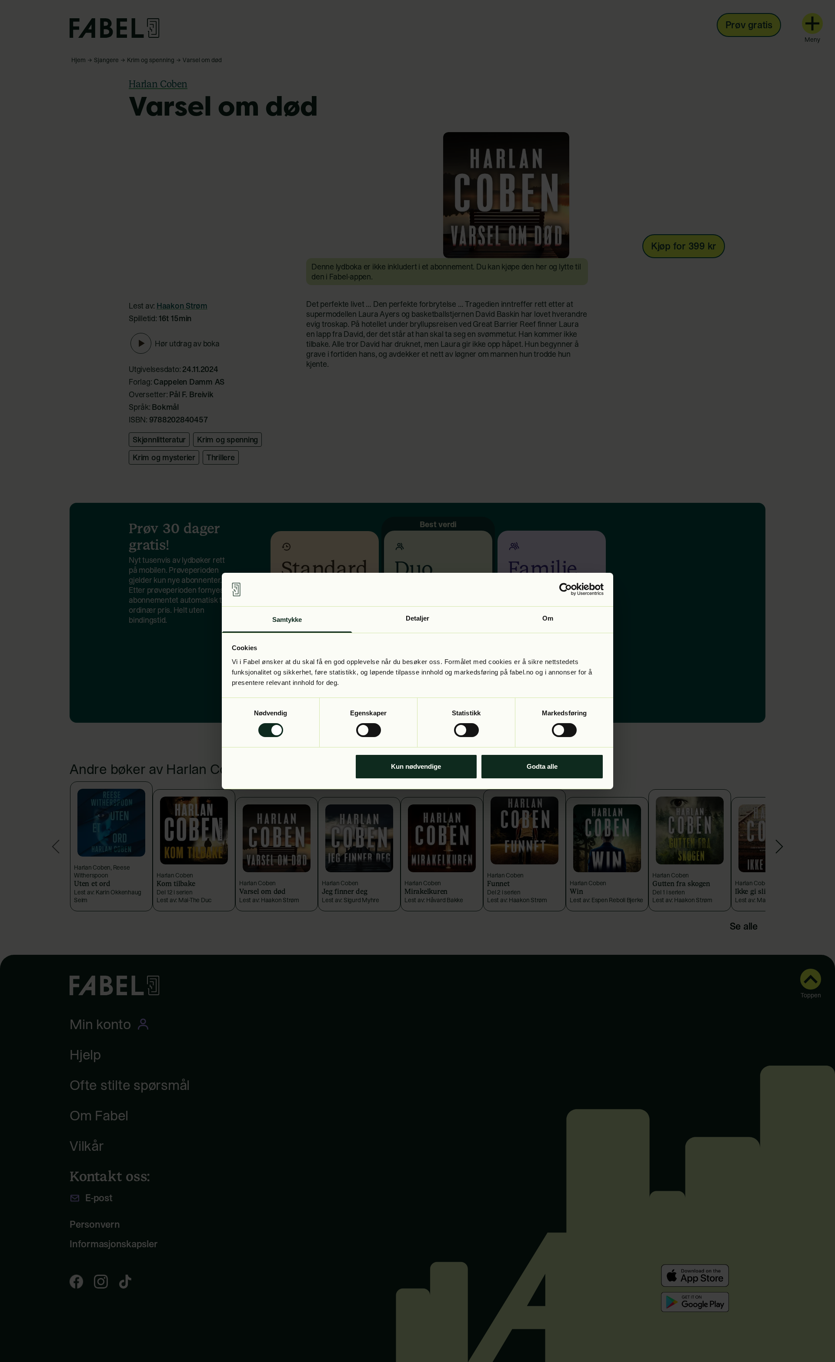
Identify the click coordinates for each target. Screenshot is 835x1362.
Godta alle (542, 766)
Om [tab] (547, 618)
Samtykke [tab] (287, 619)
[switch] (368, 730)
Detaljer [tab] (418, 618)
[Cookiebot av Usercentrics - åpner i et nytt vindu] (566, 589)
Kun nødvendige (416, 766)
